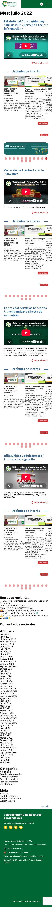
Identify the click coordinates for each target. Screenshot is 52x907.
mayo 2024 (6, 676)
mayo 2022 (6, 733)
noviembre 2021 (8, 747)
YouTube (21, 827)
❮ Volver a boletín (39, 63)
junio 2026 (5, 636)
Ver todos (43, 123)
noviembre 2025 (8, 641)
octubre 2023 (7, 693)
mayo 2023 (6, 705)
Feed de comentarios (10, 798)
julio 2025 (5, 649)
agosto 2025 (6, 646)
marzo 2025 (6, 656)
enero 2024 (6, 686)
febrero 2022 (6, 740)
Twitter (15, 827)
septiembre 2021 (8, 752)
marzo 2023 (6, 710)
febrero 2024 (6, 683)
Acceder (4, 793)
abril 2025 (5, 654)
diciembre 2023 (8, 688)
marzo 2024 (6, 681)
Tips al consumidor (9, 781)
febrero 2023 (6, 713)
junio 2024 (5, 673)
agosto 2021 (6, 755)
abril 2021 (5, 762)
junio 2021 (5, 760)
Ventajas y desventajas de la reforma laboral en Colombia (24, 602)
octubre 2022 (7, 720)
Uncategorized (7, 784)
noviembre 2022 (8, 718)
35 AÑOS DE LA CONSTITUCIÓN (16, 608)
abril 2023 (5, 708)
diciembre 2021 (8, 745)
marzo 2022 (6, 737)
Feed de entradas (8, 796)
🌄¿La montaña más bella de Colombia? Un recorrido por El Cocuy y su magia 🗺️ (22, 611)
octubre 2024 (7, 664)
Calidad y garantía (9, 776)
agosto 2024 (6, 668)
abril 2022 (5, 735)
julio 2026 (5, 634)
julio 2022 (5, 728)
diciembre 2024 (8, 661)
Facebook (5, 827)
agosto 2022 (6, 725)
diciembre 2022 (8, 715)
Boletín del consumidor (11, 774)
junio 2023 (5, 703)
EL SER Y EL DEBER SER (12, 605)
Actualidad (5, 771)
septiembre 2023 (8, 696)
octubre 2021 (6, 750)
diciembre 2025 (8, 639)
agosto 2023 (6, 698)
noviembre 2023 (8, 691)
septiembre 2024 (8, 666)
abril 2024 (5, 678)
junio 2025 (5, 651)
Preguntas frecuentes (19, 901)
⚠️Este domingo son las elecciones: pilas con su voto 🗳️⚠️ (24, 616)
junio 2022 (5, 730)
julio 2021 (5, 757)
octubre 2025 (7, 644)
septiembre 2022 (8, 723)
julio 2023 (5, 701)
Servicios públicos (9, 779)
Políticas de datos (34, 901)
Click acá (44, 135)
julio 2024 (5, 671)
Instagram (10, 827)
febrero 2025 (6, 659)
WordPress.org (7, 800)
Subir (43, 806)
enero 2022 (6, 742)
